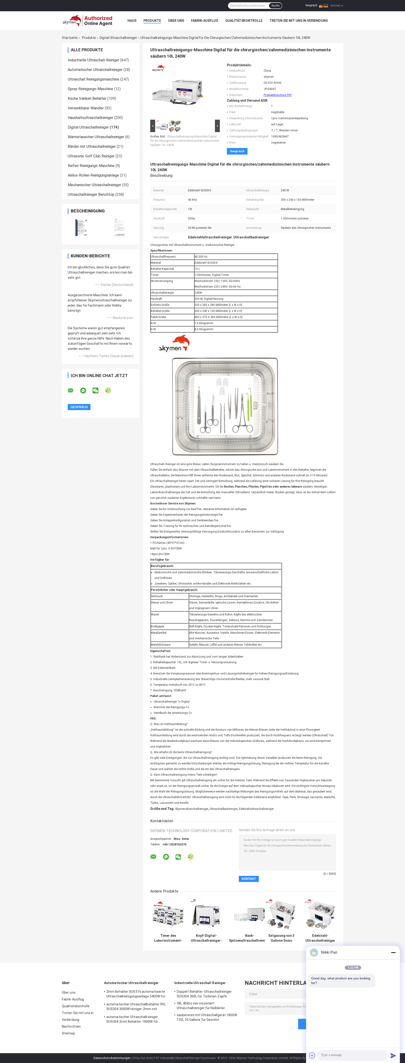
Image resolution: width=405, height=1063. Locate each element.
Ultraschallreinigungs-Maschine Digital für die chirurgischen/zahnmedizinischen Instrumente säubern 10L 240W (184, 141)
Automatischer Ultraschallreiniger (95, 69)
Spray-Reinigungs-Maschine (90, 89)
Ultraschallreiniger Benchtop (91, 194)
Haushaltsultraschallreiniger (90, 117)
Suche (275, 5)
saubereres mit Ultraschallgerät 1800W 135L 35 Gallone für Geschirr (207, 1017)
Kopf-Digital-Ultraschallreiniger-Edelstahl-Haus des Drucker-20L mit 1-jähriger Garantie (206, 938)
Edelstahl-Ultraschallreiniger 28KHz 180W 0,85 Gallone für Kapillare (320, 938)
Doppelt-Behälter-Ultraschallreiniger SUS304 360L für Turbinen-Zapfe (204, 994)
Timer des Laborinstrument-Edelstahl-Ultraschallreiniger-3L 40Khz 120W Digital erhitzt (168, 938)
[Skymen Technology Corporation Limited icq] (111, 390)
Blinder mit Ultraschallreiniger (92, 146)
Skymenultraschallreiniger (191, 809)
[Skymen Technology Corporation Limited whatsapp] (86, 390)
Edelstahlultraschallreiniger (256, 809)
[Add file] (312, 1055)
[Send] (393, 1055)
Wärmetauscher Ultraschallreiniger (96, 137)
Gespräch (311, 5)
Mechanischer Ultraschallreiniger (94, 185)
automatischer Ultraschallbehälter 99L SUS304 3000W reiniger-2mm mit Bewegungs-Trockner (136, 1007)
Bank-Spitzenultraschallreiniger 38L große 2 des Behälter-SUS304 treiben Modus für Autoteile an (249, 938)
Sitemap (68, 1033)
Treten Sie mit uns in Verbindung (299, 20)
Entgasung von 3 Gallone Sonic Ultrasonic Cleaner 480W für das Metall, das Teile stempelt (281, 938)
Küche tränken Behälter (87, 98)
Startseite (70, 38)
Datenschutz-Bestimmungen (112, 1058)
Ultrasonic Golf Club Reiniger (91, 156)
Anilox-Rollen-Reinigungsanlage (93, 175)
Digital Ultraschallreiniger (118, 38)
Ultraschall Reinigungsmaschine (93, 79)
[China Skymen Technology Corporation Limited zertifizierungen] (81, 227)
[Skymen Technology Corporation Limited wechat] (98, 390)
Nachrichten (71, 1026)
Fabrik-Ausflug (204, 20)
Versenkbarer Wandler (86, 108)
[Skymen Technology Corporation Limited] (87, 21)
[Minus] (393, 952)
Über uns (176, 20)
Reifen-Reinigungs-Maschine (91, 165)
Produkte (152, 20)
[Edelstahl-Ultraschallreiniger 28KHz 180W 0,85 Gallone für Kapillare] (320, 914)
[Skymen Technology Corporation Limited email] (73, 390)
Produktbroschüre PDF (278, 95)
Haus (132, 20)
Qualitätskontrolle (243, 20)
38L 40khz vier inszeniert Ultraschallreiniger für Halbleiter (201, 1005)
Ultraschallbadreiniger (223, 809)
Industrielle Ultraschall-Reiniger (93, 60)
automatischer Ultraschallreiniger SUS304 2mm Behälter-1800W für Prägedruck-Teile (132, 1020)
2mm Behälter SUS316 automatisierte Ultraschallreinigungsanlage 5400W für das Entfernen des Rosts (135, 995)
